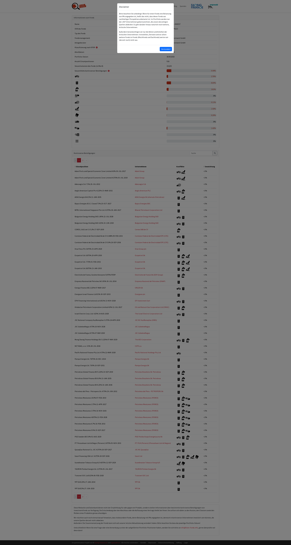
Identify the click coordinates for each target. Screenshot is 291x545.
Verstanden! (166, 49)
